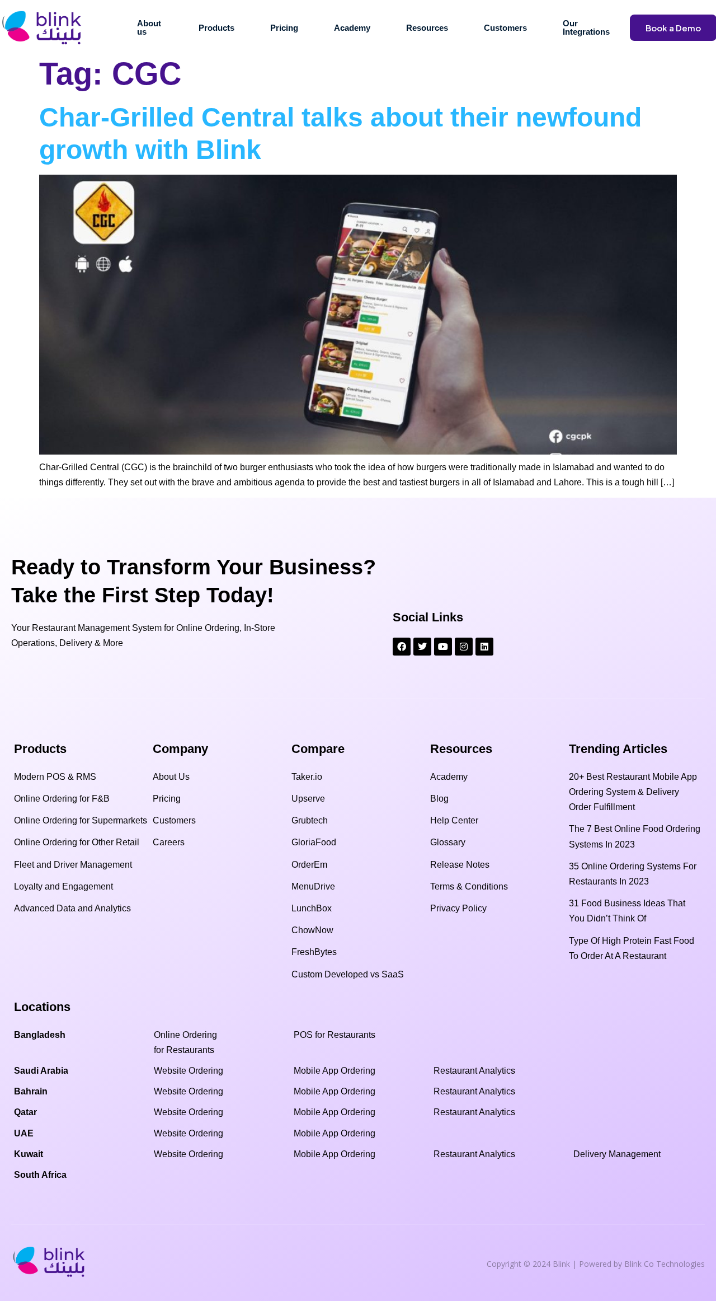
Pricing (284, 27)
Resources (427, 27)
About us (149, 27)
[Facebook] (402, 647)
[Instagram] (464, 647)
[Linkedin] (484, 647)
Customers (505, 27)
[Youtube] (443, 647)
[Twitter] (422, 647)
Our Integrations (586, 27)
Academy (352, 27)
